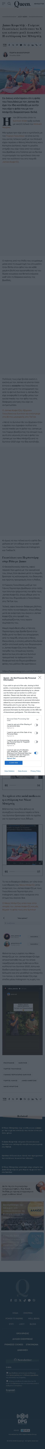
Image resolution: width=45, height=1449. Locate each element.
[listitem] (22, 719)
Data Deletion (9, 771)
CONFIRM (13, 763)
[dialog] (22, 724)
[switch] (36, 725)
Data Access (22, 771)
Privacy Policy (36, 771)
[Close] (40, 678)
